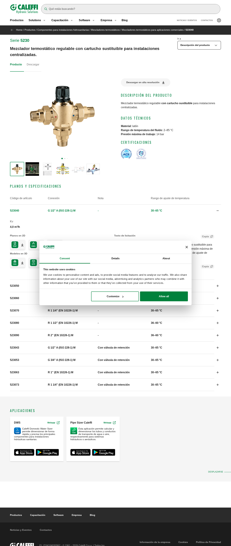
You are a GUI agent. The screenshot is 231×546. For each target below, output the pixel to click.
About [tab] (166, 258)
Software (58, 515)
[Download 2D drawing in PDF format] (21, 245)
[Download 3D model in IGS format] (21, 263)
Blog (125, 20)
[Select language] (219, 20)
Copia (205, 236)
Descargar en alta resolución (142, 82)
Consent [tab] (65, 258)
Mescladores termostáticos (105, 29)
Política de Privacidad (208, 542)
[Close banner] (187, 247)
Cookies (183, 542)
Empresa (77, 515)
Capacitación (37, 515)
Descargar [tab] (33, 64)
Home (19, 29)
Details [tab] (115, 258)
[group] (17, 169)
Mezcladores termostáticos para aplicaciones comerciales (152, 29)
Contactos (207, 20)
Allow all (164, 296)
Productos (17, 20)
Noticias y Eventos (187, 20)
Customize (113, 296)
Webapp (51, 423)
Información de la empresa (155, 542)
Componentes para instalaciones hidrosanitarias (63, 29)
